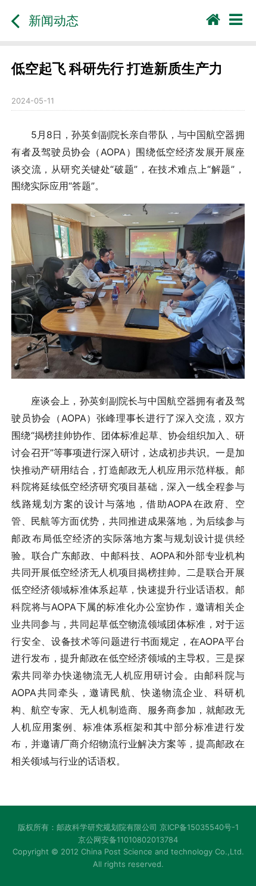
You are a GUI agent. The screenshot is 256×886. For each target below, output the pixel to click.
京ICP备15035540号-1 (199, 827)
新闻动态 (54, 20)
